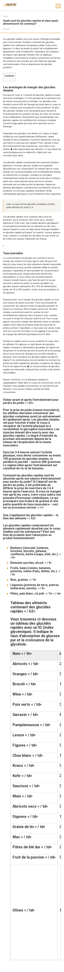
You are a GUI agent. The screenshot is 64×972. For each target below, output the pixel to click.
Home (5, 16)
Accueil (6, 29)
